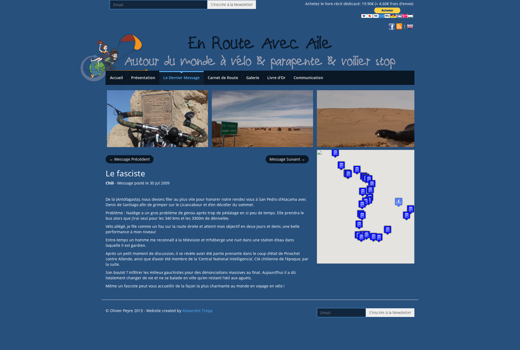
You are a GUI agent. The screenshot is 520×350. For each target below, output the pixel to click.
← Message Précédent (129, 159)
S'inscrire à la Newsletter (232, 4)
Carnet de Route (223, 77)
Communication (308, 77)
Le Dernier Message (181, 77)
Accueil (116, 77)
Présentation (143, 77)
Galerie (252, 77)
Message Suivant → (287, 159)
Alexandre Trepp (197, 310)
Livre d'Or (276, 77)
